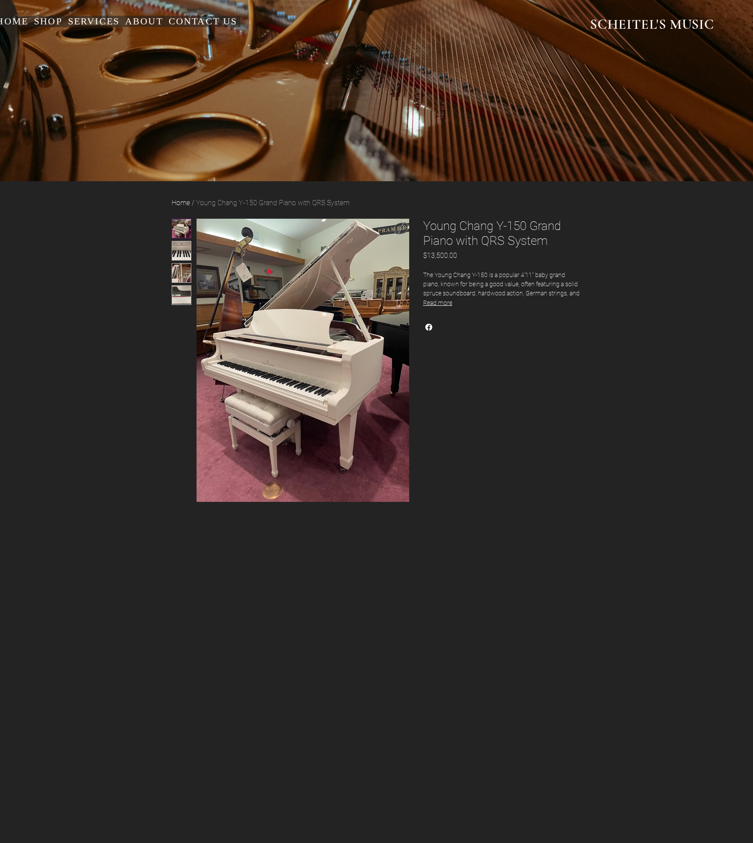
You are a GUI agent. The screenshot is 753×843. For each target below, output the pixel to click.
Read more (437, 302)
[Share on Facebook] (429, 327)
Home (181, 203)
